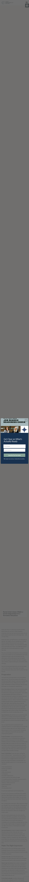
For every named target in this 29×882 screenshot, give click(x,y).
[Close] (26, 420)
